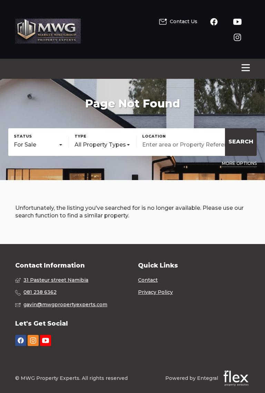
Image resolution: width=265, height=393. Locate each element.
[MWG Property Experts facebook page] (20, 340)
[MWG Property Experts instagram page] (33, 340)
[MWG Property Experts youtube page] (45, 340)
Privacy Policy (155, 292)
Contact (148, 280)
